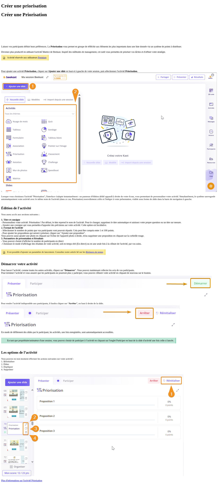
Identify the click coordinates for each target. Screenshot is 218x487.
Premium (42, 57)
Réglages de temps (94, 252)
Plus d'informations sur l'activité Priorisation (21, 480)
